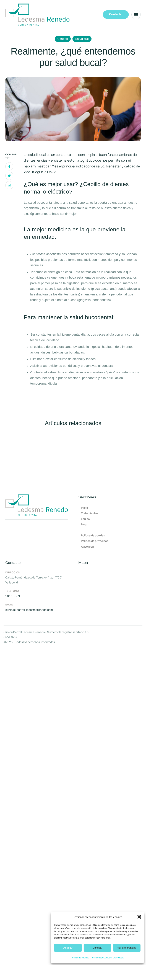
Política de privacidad (101, 957)
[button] (139, 917)
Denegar (97, 947)
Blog (84, 524)
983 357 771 (12, 596)
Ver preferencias (126, 947)
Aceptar (67, 947)
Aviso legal (118, 957)
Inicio (84, 508)
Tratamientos (89, 513)
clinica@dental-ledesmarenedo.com (29, 610)
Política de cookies (80, 957)
